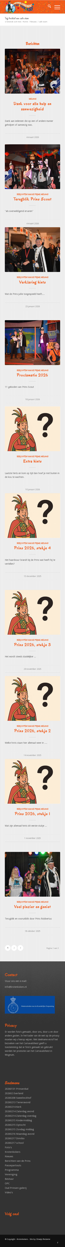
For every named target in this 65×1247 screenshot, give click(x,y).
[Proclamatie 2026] (32, 342)
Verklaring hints (32, 282)
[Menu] (55, 7)
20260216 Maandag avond (19, 1133)
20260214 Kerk (13, 1106)
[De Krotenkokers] (27, 7)
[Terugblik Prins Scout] (32, 166)
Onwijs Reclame (43, 1239)
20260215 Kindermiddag (18, 1120)
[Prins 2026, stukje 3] (32, 612)
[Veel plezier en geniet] (32, 874)
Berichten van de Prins (28, 194)
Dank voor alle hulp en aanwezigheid (33, 106)
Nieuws (32, 99)
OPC (7, 1183)
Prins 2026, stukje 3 (32, 644)
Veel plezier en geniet (32, 906)
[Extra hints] (32, 428)
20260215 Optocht (15, 1124)
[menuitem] (47, 7)
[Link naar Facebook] (57, 1242)
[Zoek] (47, 7)
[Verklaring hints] (32, 249)
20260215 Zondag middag (19, 1129)
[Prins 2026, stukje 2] (32, 698)
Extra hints (32, 461)
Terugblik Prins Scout (33, 199)
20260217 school (14, 1142)
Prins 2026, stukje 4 (32, 548)
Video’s (9, 1192)
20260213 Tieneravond (17, 1102)
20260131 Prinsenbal (16, 1088)
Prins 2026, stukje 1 (32, 813)
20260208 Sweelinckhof (18, 1097)
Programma (12, 1169)
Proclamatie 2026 (32, 375)
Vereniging (11, 1174)
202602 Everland (14, 1093)
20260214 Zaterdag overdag (20, 1115)
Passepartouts (13, 1165)
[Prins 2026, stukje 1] (32, 781)
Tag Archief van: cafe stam (17, 18)
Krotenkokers (12, 1151)
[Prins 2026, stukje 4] (32, 515)
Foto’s (8, 1147)
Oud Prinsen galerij (15, 1187)
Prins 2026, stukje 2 (32, 730)
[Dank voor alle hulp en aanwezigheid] (32, 71)
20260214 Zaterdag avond (19, 1111)
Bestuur (9, 1178)
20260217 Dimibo (14, 1138)
